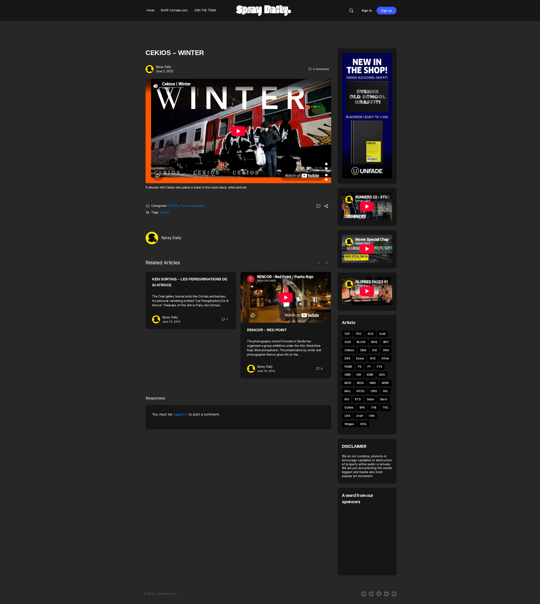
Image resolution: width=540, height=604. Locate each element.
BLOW (361, 342)
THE (374, 407)
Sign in (367, 10)
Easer (360, 358)
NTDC (360, 391)
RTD (358, 399)
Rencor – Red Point (266, 330)
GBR (347, 374)
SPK (362, 407)
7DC (358, 333)
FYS (379, 366)
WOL (363, 424)
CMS (363, 350)
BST (386, 342)
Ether (385, 358)
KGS (382, 374)
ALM (382, 333)
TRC (385, 407)
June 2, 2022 (164, 71)
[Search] (351, 10)
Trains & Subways (192, 205)
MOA (360, 383)
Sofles (349, 407)
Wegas (349, 424)
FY (369, 366)
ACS (370, 333)
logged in (180, 414)
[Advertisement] (377, 539)
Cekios (164, 212)
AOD (347, 342)
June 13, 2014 (171, 321)
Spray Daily (163, 67)
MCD (347, 383)
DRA (386, 350)
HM (358, 374)
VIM (371, 415)
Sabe (370, 399)
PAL (385, 391)
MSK (373, 383)
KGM (370, 374)
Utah (359, 415)
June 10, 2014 (266, 371)
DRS (347, 358)
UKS (347, 415)
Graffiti (173, 205)
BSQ (374, 342)
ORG (374, 391)
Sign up (386, 10)
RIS (346, 399)
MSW (385, 383)
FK (360, 366)
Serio (383, 399)
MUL (347, 391)
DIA (374, 350)
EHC (373, 358)
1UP (347, 333)
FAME (348, 366)
